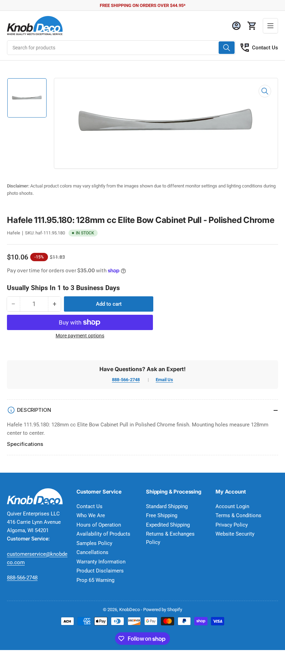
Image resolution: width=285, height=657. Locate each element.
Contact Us (265, 48)
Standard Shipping (167, 506)
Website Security (234, 534)
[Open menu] (270, 25)
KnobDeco (129, 609)
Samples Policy (94, 543)
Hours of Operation (98, 525)
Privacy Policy (231, 525)
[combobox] (121, 47)
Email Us (164, 379)
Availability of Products (103, 534)
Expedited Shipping (168, 525)
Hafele (13, 232)
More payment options (80, 335)
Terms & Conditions (238, 515)
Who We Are (90, 515)
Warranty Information (100, 562)
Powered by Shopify (162, 609)
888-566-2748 (126, 379)
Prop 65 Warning (95, 580)
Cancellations (92, 552)
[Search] (226, 48)
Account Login (232, 506)
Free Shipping (161, 515)
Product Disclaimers (100, 571)
